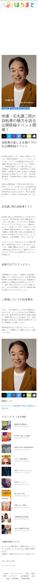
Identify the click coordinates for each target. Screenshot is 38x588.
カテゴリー (13, 576)
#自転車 (5, 108)
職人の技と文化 (19, 493)
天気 (27, 573)
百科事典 (15, 578)
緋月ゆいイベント (20, 482)
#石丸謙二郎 (24, 108)
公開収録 (30, 406)
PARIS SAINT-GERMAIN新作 (23, 447)
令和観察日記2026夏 (21, 517)
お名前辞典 (24, 576)
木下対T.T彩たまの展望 (22, 436)
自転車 (23, 406)
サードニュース (17, 573)
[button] (35, 4)
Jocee (5, 573)
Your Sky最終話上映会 (21, 528)
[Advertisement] (19, 30)
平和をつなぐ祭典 (20, 505)
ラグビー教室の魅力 (21, 459)
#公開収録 (14, 108)
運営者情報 (25, 578)
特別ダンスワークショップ (23, 470)
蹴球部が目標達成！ (21, 424)
